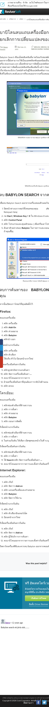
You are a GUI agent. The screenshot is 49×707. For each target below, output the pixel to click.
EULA (17, 698)
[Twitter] (44, 704)
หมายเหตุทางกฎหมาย (28, 698)
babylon (44, 47)
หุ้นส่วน (10, 698)
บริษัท (4, 698)
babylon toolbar (37, 49)
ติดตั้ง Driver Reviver (38, 604)
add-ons (37, 47)
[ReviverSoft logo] (10, 11)
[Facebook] (38, 704)
